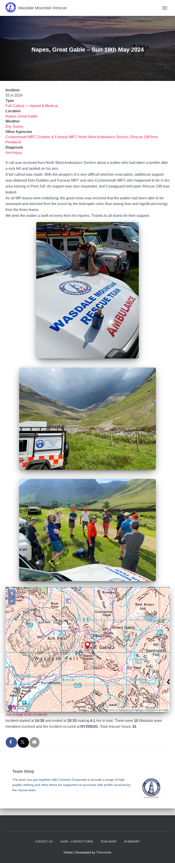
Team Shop (108, 841)
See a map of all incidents (26, 715)
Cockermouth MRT (20, 137)
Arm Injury (13, 153)
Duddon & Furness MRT (56, 137)
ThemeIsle (103, 852)
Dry (8, 126)
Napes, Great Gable (21, 116)
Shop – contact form (76, 841)
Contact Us (44, 841)
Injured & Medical (44, 106)
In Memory (132, 841)
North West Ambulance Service (103, 137)
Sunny (18, 126)
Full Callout (14, 106)
